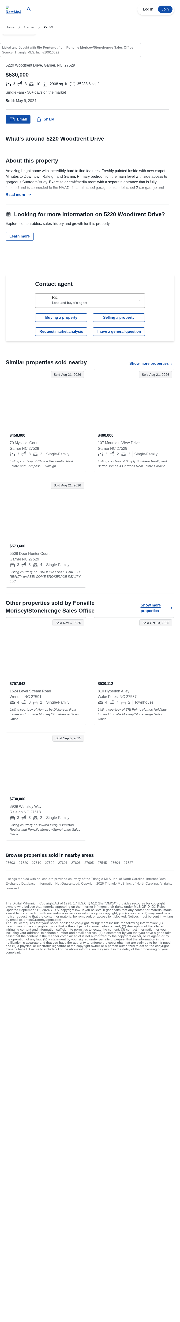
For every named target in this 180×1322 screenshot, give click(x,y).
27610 (36, 863)
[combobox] (90, 300)
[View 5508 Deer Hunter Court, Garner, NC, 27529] (46, 510)
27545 (102, 863)
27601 (63, 863)
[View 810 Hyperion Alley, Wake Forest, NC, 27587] (134, 647)
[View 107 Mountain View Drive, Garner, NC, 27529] (134, 399)
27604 (115, 863)
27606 (76, 863)
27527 (128, 863)
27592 (49, 863)
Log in (148, 9)
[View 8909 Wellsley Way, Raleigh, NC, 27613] (46, 763)
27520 (23, 863)
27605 (89, 863)
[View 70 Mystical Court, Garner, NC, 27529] (46, 399)
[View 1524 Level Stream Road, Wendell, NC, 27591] (46, 647)
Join (165, 9)
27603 (10, 863)
